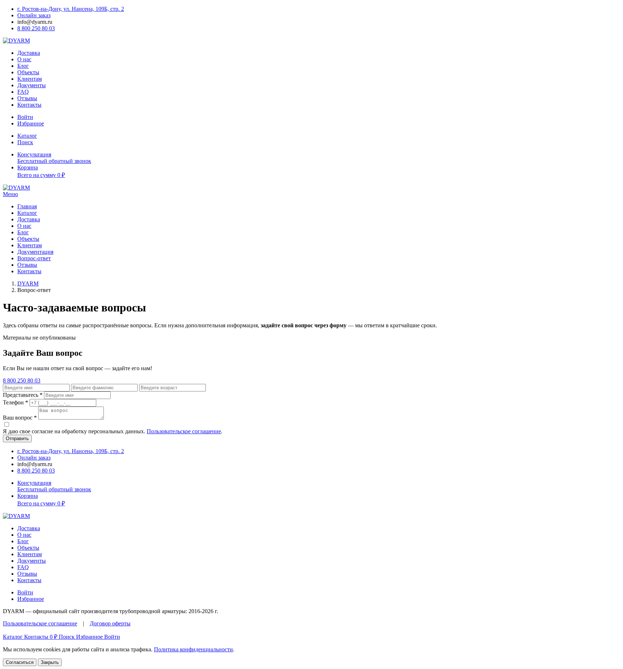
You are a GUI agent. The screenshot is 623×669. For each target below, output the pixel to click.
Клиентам (29, 79)
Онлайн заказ (33, 15)
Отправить (17, 438)
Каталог (27, 213)
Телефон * (15, 402)
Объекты (28, 72)
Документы (31, 85)
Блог (23, 66)
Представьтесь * (23, 395)
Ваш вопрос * (20, 418)
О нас (24, 59)
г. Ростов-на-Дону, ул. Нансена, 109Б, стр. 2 (70, 9)
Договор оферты (110, 623)
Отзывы (27, 98)
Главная (27, 206)
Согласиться (20, 662)
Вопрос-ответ (34, 258)
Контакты (29, 105)
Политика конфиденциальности (193, 649)
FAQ (23, 92)
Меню (10, 194)
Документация (35, 252)
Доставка (28, 53)
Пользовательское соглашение (184, 431)
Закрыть (50, 662)
